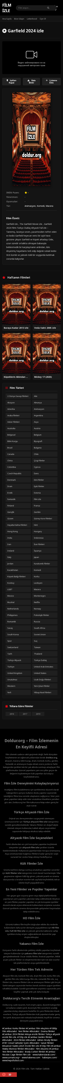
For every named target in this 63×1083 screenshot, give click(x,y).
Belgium (37, 434)
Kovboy (10, 583)
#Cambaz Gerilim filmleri (40, 1037)
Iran (9, 544)
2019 (38, 714)
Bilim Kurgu (12, 441)
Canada (10, 454)
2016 (12, 714)
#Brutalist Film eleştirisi (37, 1048)
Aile (35, 396)
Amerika (11, 409)
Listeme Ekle (53, 81)
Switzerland (12, 647)
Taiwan (37, 647)
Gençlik (10, 512)
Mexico (10, 595)
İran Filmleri (39, 544)
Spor (9, 640)
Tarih (9, 653)
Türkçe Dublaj (40, 660)
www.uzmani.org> (11, 1057)
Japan (36, 557)
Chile (36, 454)
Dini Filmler (39, 479)
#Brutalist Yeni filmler (18, 1031)
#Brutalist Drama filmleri (42, 1031)
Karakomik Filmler (42, 563)
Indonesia (38, 537)
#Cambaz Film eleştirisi (38, 1028)
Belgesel (11, 434)
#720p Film (45, 1045)
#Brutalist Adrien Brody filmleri (41, 1040)
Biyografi (38, 441)
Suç (35, 640)
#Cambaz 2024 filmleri (13, 1034)
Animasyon (30, 205)
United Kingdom (14, 673)
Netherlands (13, 608)
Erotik (10, 492)
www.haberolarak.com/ (44, 1054)
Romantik (11, 621)
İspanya (37, 550)
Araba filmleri (13, 415)
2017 (25, 714)
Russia (37, 621)
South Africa (39, 628)
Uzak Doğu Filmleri (42, 679)
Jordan (10, 563)
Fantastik (11, 499)
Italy (9, 557)
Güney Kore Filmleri (43, 518)
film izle (27, 1054)
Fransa (37, 505)
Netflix (37, 602)
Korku (36, 576)
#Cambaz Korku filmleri (14, 1028)
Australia (11, 428)
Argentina (38, 415)
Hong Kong (12, 531)
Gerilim (37, 512)
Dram (9, 486)
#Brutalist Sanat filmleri (42, 1042)
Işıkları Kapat (13, 81)
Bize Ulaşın (19, 18)
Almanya (38, 402)
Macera (49, 205)
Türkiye (10, 666)
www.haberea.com (31, 1057)
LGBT (9, 589)
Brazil (9, 447)
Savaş (10, 628)
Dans (36, 473)
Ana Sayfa (6, 18)
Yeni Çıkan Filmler (42, 686)
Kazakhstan (12, 570)
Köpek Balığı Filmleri (16, 576)
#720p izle (22, 1037)
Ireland (10, 550)
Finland (10, 505)
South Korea (13, 634)
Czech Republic (14, 473)
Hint (36, 525)
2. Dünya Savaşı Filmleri (17, 396)
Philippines (12, 615)
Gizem (10, 518)
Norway (37, 608)
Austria (37, 428)
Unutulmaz (12, 679)
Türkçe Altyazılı (14, 660)
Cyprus (37, 467)
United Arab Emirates (43, 666)
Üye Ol (43, 18)
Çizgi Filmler (39, 460)
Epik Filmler (39, 486)
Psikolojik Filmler (41, 615)
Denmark (11, 479)
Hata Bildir (32, 81)
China (10, 460)
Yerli (9, 692)
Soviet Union (40, 634)
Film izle (6, 7)
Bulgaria (37, 447)
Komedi (40, 205)
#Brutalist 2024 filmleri (14, 1040)
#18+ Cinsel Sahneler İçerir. (16, 1042)
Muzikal (10, 602)
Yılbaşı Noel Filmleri (42, 692)
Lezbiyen (38, 583)
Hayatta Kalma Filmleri (17, 525)
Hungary (38, 531)
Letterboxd (32, 18)
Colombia (11, 467)
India (9, 537)
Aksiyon (11, 402)
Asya (36, 422)
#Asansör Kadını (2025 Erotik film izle (21, 1045)
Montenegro (40, 595)
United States (40, 673)
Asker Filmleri (13, 422)
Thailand (38, 653)
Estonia (37, 492)
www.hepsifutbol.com (13, 1060)
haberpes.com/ (49, 1057)
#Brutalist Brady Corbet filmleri (30, 1051)
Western (11, 686)
